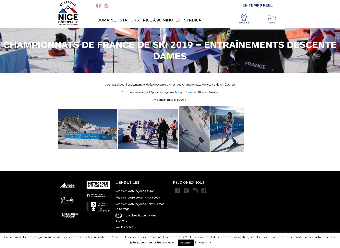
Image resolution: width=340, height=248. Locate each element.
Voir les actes (124, 227)
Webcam (244, 22)
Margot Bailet (184, 92)
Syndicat (193, 20)
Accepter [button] (186, 242)
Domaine (106, 20)
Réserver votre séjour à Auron (134, 191)
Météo (271, 22)
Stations (129, 20)
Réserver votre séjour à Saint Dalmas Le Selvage (139, 206)
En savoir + (203, 242)
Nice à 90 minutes (161, 20)
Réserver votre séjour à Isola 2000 (137, 197)
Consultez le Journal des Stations (135, 218)
